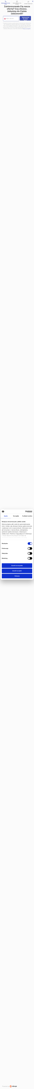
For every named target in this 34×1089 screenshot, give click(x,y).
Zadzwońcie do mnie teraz (25, 18)
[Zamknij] (33, 1)
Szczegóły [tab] (16, 516)
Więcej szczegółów (27, 28)
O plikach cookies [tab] (27, 516)
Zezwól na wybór (17, 570)
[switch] (30, 548)
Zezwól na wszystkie (17, 565)
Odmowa (17, 576)
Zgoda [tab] (6, 516)
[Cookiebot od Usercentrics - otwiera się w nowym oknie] (25, 512)
